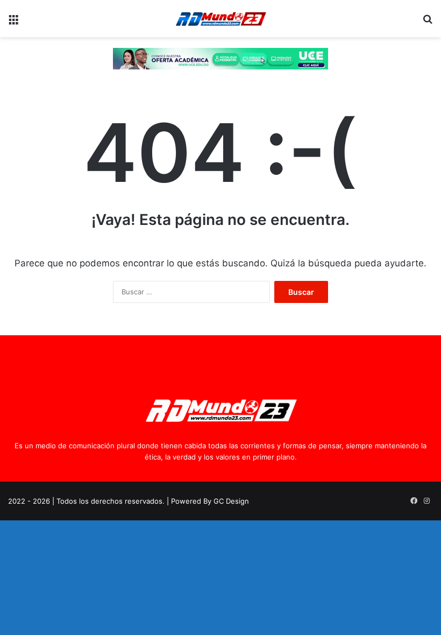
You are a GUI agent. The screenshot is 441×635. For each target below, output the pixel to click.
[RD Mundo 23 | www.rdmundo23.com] (220, 19)
